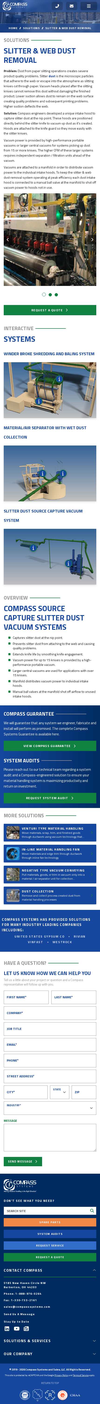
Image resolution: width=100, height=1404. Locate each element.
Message (10, 1121)
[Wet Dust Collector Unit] (42, 473)
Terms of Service (81, 1375)
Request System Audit (47, 798)
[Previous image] (8, 239)
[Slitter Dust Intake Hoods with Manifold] (33, 548)
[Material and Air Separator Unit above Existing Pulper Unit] (63, 473)
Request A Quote (47, 310)
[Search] (92, 1210)
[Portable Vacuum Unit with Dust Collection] (68, 563)
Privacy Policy (61, 1375)
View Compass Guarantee (47, 746)
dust (52, 76)
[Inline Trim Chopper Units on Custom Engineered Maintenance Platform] (59, 379)
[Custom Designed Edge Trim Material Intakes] (39, 401)
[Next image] (92, 239)
